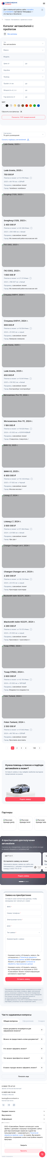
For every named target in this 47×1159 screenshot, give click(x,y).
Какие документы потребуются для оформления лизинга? (17, 1030)
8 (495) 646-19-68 (8, 1092)
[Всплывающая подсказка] (31, 178)
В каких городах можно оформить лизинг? (20, 1067)
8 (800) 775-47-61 (8, 1086)
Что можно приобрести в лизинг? (16, 1058)
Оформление (28, 1021)
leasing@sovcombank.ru (10, 1098)
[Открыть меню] (44, 3)
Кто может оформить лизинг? (15, 1049)
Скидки (41, 1021)
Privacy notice (39, 867)
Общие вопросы (10, 1021)
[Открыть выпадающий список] (42, 43)
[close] (45, 867)
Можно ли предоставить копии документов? (20, 1039)
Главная (7, 19)
